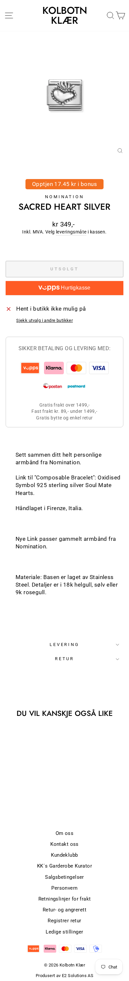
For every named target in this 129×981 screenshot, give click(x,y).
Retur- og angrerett (64, 910)
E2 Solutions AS (77, 975)
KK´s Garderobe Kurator (64, 866)
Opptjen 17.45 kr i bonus (64, 184)
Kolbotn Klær (64, 15)
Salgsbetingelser (64, 877)
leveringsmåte (71, 231)
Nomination (64, 196)
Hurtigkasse (75, 288)
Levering (65, 644)
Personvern (64, 888)
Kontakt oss (64, 844)
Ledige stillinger (64, 932)
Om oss (64, 833)
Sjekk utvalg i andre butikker (44, 320)
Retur (64, 658)
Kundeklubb (64, 855)
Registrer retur (64, 921)
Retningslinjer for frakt (64, 899)
